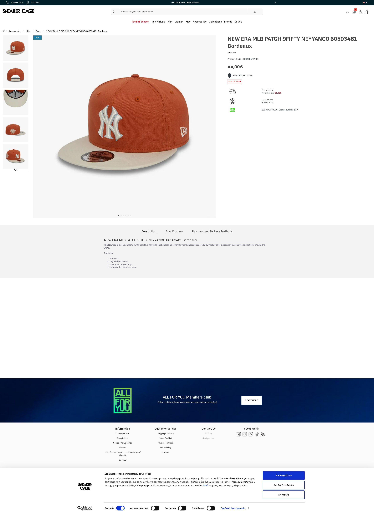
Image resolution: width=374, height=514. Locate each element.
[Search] (255, 12)
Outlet (238, 21)
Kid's (28, 31)
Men (170, 21)
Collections (215, 21)
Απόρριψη (283, 494)
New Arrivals (158, 21)
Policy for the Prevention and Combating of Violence (122, 453)
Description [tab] (148, 231)
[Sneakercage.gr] (18, 10)
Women (179, 21)
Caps (38, 31)
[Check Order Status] (360, 11)
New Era (232, 52)
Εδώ (205, 485)
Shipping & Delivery (166, 433)
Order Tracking (165, 438)
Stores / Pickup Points (122, 443)
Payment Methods (165, 443)
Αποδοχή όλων (284, 475)
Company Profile (122, 433)
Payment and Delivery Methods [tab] (212, 231)
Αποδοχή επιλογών (283, 485)
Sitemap (122, 460)
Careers (122, 447)
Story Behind (122, 438)
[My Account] (354, 11)
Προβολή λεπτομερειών (233, 508)
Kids (188, 21)
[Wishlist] (347, 11)
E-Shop (208, 433)
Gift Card (165, 452)
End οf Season (140, 21)
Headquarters (208, 438)
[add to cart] (366, 12)
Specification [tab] (174, 231)
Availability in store (242, 75)
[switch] (155, 508)
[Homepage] (3, 31)
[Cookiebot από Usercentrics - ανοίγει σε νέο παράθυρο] (85, 508)
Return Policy (165, 447)
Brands (228, 21)
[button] (113, 11)
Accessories (200, 21)
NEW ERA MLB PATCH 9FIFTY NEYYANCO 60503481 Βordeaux (76, 31)
